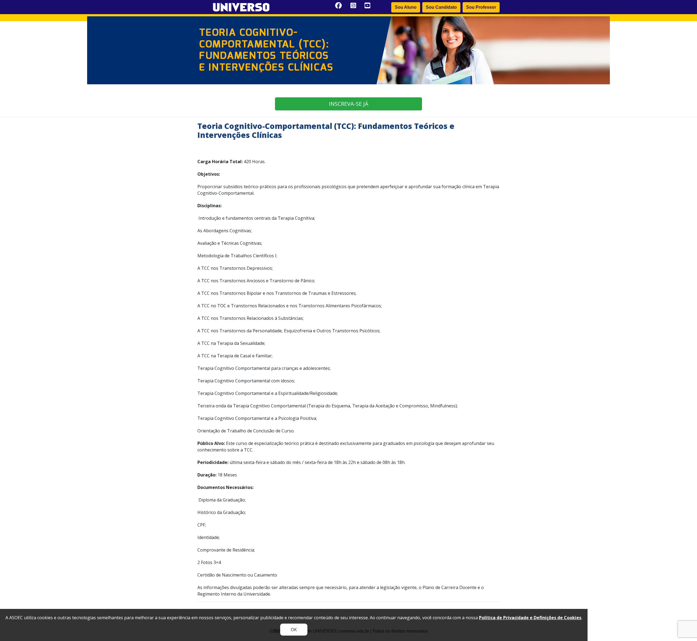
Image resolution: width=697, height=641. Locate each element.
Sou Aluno (406, 7)
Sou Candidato (441, 7)
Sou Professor (481, 7)
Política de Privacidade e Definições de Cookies (530, 618)
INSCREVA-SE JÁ (348, 103)
